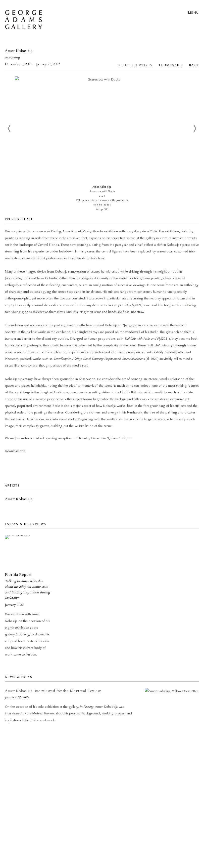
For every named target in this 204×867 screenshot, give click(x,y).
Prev (9, 128)
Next (195, 128)
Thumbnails (171, 65)
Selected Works (135, 65)
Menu (193, 13)
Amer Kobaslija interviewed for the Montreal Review (53, 691)
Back (194, 65)
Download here (15, 451)
